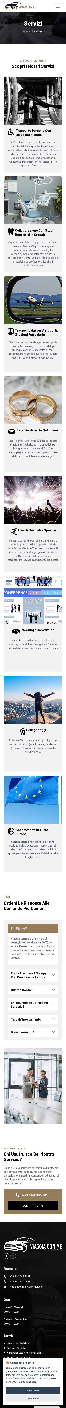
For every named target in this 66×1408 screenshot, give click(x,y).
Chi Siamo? (19, 928)
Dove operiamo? (22, 1032)
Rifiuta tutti (33, 1398)
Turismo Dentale (16, 1348)
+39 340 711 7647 (20, 1281)
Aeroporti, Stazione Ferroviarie (24, 1352)
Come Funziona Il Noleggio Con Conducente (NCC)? (30, 975)
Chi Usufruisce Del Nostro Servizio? (29, 1004)
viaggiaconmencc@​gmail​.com (27, 1286)
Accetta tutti (33, 1390)
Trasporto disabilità (18, 1343)
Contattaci (31, 1205)
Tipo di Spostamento (26, 1019)
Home (26, 31)
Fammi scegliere (27, 1381)
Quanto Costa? (22, 990)
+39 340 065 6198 (20, 1276)
